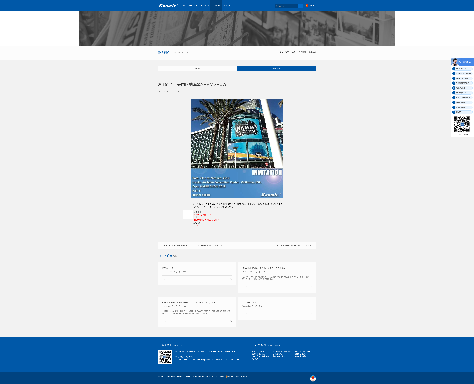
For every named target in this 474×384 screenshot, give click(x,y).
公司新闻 (197, 68)
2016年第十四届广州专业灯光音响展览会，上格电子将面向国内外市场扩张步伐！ (194, 245)
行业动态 (312, 52)
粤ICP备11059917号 (218, 376)
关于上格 (192, 5)
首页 (183, 5)
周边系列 (255, 359)
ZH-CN (311, 5)
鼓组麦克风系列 (279, 356)
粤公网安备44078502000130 (237, 376)
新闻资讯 (215, 5)
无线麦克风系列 (258, 351)
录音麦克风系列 (301, 356)
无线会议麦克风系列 (302, 351)
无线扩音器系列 (301, 354)
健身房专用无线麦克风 (260, 356)
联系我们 (227, 5)
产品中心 (203, 5)
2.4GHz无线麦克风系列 (282, 351)
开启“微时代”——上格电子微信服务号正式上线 (293, 245)
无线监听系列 (278, 354)
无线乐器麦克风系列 (259, 354)
